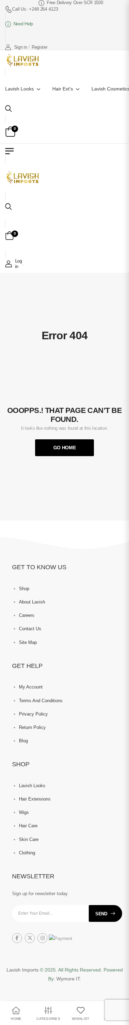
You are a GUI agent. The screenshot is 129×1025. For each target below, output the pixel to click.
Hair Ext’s (62, 88)
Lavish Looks (19, 88)
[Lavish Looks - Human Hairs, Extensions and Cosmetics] (22, 60)
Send (101, 913)
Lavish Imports (23, 970)
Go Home (64, 447)
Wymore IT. (68, 978)
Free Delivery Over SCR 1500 (70, 2)
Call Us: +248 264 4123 (35, 9)
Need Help (23, 23)
